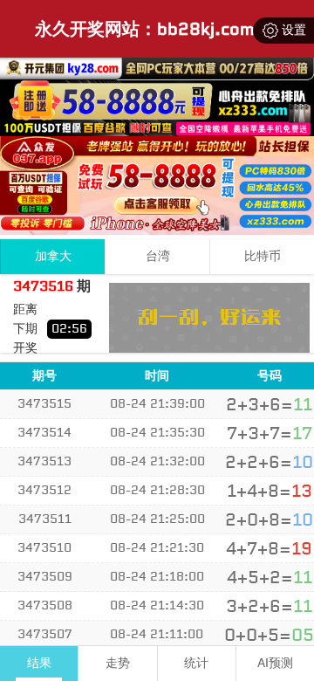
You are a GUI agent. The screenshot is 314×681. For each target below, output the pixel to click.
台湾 (158, 256)
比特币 (262, 256)
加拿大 (53, 256)
